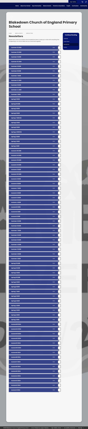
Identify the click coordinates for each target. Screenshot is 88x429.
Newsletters (29, 33)
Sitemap (80, 428)
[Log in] (86, 1)
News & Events (19, 33)
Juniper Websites (44, 428)
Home (10, 33)
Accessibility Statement (69, 428)
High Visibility (73, 1)
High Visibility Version (56, 428)
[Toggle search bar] (79, 1)
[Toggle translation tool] (82, 1)
